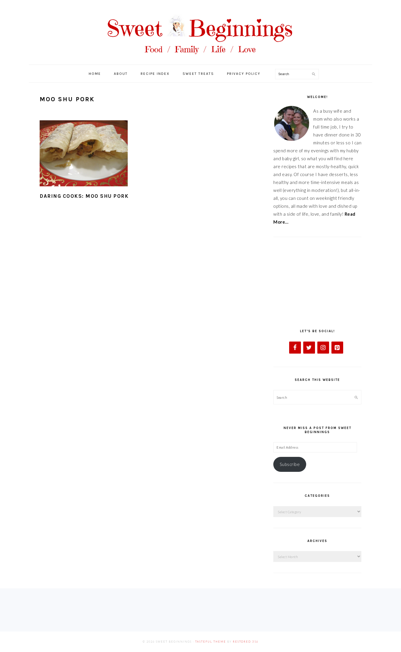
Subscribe (290, 464)
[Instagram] (323, 348)
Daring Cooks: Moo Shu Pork (84, 196)
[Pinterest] (337, 348)
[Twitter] (309, 348)
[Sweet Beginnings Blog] (200, 58)
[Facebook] (295, 348)
